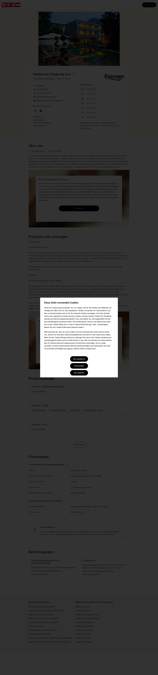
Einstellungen (79, 366)
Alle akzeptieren (79, 359)
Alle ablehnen (79, 373)
